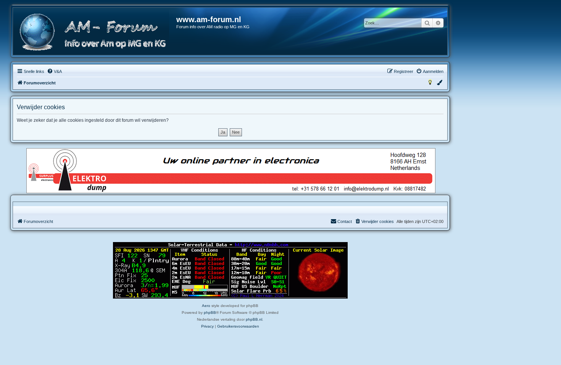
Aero (206, 306)
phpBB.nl (254, 319)
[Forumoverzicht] (95, 32)
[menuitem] (54, 71)
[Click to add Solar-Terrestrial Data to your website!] (230, 270)
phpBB (210, 312)
